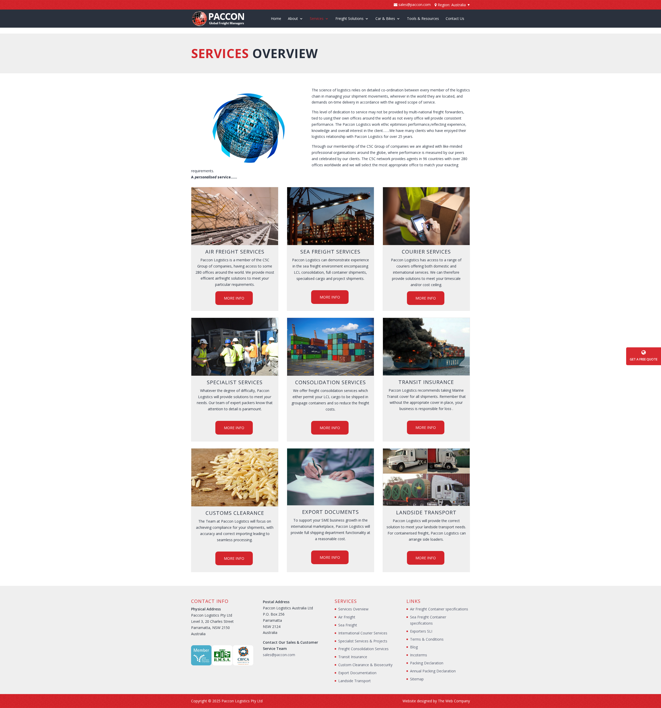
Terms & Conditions (427, 639)
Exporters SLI (421, 631)
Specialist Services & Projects (362, 641)
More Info (234, 298)
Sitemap (417, 678)
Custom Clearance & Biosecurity (365, 664)
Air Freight (346, 617)
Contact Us (455, 19)
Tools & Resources (423, 19)
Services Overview (353, 609)
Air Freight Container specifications (439, 609)
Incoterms (418, 654)
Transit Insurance (352, 656)
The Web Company (454, 700)
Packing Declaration (426, 662)
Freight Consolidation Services (363, 648)
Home (276, 19)
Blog (414, 646)
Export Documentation (357, 672)
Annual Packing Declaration (433, 670)
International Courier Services (362, 633)
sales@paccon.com (279, 654)
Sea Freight (347, 625)
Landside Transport (354, 680)
